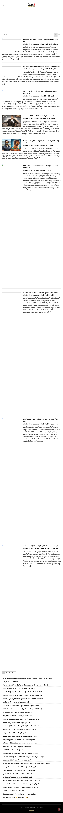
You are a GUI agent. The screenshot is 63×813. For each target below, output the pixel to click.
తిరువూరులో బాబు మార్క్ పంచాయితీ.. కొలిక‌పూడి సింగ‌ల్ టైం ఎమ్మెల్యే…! (22, 780)
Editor (53, 170)
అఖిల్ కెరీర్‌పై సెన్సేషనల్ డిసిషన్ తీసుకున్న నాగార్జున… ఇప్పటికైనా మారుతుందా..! (40, 166)
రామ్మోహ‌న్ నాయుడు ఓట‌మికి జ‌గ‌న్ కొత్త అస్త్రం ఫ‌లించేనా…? (19, 766)
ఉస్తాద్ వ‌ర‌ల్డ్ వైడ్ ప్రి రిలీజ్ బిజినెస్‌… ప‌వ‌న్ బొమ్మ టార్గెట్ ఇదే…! (20, 739)
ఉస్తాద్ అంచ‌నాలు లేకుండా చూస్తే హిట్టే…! (14, 732)
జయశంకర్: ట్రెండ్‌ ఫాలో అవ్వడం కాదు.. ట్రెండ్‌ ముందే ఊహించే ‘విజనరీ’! (22, 691)
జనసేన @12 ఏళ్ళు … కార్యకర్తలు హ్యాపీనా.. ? (15, 749)
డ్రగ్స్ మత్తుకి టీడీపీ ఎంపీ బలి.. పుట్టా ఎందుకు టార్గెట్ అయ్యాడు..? (20, 743)
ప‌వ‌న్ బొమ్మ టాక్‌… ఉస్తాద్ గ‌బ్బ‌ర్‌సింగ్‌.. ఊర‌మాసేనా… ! (18, 746)
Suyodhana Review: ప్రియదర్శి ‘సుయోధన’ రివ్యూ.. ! (18, 715)
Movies (36, 44)
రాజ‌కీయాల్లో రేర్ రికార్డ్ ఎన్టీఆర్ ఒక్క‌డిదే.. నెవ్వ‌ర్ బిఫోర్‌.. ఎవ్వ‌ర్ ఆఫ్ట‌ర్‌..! (22, 725)
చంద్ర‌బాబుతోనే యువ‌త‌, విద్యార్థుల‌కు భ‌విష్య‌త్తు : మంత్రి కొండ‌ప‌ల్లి (20, 736)
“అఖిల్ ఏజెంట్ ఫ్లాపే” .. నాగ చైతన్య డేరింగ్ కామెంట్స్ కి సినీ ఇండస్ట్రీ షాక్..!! (41, 141)
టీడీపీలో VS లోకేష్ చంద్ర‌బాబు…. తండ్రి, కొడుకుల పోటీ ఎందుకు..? (21, 787)
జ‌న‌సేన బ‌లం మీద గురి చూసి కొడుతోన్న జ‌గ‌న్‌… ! (16, 790)
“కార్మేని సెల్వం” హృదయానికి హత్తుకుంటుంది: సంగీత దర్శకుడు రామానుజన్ (23, 698)
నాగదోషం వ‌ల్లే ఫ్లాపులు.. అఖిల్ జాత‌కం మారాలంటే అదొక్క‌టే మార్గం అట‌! (41, 420)
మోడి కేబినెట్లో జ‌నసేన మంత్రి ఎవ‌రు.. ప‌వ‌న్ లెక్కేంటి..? (17, 777)
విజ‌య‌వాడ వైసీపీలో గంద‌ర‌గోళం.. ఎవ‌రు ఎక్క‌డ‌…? (17, 760)
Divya (56, 68)
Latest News (28, 44)
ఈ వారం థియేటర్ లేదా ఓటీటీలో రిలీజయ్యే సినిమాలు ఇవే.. (38, 115)
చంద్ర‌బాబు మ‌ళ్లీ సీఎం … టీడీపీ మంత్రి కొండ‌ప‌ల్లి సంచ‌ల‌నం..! (19, 729)
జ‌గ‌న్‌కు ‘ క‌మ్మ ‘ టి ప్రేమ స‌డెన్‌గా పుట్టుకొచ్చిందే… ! (16, 722)
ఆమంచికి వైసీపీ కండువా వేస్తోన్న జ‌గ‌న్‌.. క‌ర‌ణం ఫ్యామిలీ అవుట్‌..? (20, 753)
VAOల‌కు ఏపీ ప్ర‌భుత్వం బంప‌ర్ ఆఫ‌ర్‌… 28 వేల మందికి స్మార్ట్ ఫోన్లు (21, 719)
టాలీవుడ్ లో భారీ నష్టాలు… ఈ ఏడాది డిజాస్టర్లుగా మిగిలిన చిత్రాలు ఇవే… (40, 40)
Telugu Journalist (36, 807)
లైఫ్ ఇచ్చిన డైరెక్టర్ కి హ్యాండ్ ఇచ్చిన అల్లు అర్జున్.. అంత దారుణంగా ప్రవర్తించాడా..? (40, 92)
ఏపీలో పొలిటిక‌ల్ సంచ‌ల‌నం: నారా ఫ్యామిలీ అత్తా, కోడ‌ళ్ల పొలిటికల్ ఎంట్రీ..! (23, 708)
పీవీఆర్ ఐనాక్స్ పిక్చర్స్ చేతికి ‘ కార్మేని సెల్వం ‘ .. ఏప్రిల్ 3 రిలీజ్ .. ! (20, 794)
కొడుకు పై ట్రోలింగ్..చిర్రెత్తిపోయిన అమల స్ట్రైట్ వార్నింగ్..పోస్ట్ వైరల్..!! (41, 292)
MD (53, 96)
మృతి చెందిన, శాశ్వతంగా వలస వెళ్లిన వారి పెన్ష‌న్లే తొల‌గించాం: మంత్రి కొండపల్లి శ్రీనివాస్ (26, 763)
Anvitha (55, 424)
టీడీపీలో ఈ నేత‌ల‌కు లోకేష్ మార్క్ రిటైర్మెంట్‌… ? (16, 702)
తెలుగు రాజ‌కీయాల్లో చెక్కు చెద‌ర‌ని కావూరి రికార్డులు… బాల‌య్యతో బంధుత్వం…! (24, 756)
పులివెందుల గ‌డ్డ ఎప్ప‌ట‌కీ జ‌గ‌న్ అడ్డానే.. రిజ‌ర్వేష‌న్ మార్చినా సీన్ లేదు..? (21, 705)
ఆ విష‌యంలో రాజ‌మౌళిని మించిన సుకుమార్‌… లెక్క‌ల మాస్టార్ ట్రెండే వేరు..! (23, 783)
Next (13, 673)
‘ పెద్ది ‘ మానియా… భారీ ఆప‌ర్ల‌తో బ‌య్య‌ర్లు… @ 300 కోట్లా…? (20, 770)
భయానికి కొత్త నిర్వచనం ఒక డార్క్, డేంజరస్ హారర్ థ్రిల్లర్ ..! (19, 688)
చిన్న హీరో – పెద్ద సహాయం (10, 681)
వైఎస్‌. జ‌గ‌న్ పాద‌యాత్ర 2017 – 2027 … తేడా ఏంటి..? (18, 773)
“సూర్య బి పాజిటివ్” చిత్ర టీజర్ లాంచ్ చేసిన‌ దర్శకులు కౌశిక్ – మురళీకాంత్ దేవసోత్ (25, 685)
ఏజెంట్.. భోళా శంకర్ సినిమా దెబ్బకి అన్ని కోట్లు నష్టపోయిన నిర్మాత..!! (41, 66)
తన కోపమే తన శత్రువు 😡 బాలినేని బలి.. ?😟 (15, 797)
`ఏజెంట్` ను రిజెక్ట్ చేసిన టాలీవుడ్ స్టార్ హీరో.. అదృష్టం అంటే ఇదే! (40, 545)
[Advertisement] (31, 19)
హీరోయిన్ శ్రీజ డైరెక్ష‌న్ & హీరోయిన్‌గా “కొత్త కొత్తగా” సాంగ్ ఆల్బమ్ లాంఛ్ (22, 695)
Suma (56, 44)
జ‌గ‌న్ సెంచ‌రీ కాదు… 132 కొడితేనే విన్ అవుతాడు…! (17, 712)
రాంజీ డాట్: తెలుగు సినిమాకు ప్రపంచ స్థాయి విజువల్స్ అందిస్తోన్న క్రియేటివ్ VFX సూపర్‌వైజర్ (27, 678)
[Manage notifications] (59, 809)
